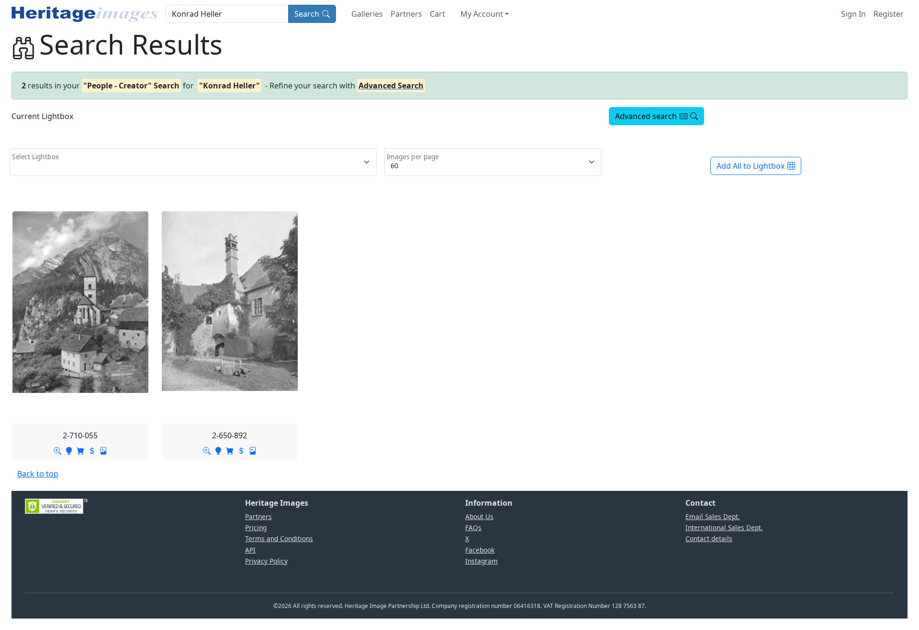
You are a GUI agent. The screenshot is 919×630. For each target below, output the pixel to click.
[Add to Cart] (80, 450)
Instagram (481, 560)
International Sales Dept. (724, 527)
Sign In (853, 14)
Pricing (256, 527)
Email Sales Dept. (712, 516)
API (250, 549)
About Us (479, 516)
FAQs (473, 527)
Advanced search (646, 116)
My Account (481, 14)
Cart (437, 14)
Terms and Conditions (279, 538)
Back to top (37, 473)
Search (306, 14)
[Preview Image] (57, 450)
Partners (406, 14)
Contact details (708, 538)
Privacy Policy (266, 560)
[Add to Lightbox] (69, 450)
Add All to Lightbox (751, 166)
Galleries (367, 14)
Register (889, 14)
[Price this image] (92, 450)
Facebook (479, 549)
